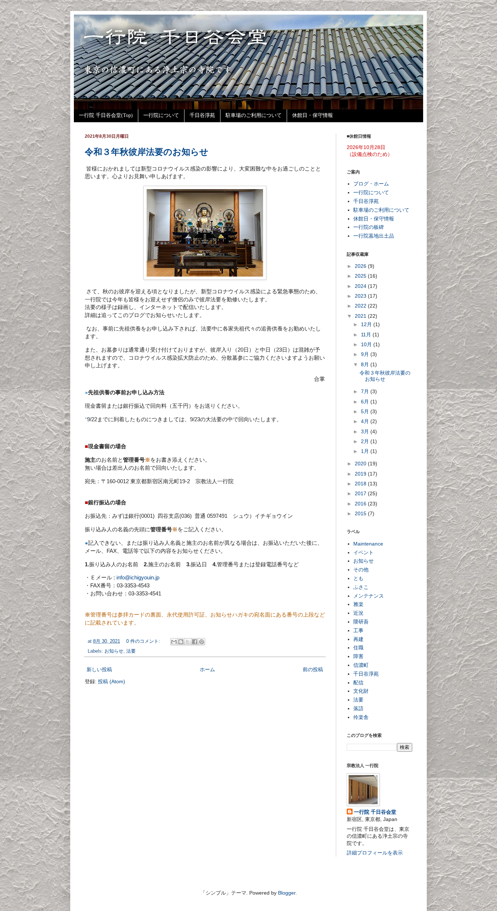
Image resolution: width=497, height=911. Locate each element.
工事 (358, 630)
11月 (367, 334)
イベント (363, 552)
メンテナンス (368, 596)
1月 (365, 451)
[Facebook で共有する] (194, 641)
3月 (365, 431)
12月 (367, 324)
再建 (358, 639)
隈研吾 (361, 622)
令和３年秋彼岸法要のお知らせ (146, 152)
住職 (358, 647)
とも (358, 578)
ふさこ (361, 587)
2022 (361, 306)
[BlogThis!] (180, 641)
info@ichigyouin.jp (137, 577)
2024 (361, 286)
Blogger (286, 893)
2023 (361, 296)
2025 (361, 276)
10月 (367, 344)
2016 (361, 504)
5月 (365, 411)
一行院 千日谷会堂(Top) (106, 115)
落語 (358, 708)
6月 (365, 401)
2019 (361, 474)
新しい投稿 (99, 669)
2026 (361, 266)
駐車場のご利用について (254, 115)
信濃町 (361, 665)
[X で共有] (187, 641)
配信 (358, 682)
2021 (361, 316)
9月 (365, 354)
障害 (358, 656)
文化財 (361, 691)
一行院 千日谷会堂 (375, 812)
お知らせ (113, 651)
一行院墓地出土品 (373, 236)
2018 (361, 483)
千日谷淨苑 (202, 115)
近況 (358, 613)
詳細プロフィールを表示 (375, 853)
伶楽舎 (361, 717)
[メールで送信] (174, 641)
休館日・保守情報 (312, 115)
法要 (131, 651)
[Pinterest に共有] (201, 641)
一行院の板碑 (368, 227)
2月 (365, 441)
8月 (365, 364)
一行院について (161, 115)
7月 (365, 391)
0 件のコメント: (144, 641)
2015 (361, 513)
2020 (361, 463)
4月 (365, 421)
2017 (361, 493)
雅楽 (358, 604)
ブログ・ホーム (371, 184)
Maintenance (368, 544)
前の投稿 (313, 669)
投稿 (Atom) (111, 681)
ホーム (207, 669)
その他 (361, 569)
